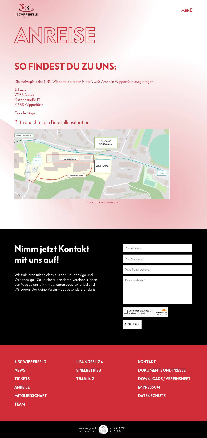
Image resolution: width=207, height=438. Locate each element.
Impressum (149, 387)
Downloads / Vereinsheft (164, 378)
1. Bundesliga (89, 362)
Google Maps (24, 113)
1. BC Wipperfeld (30, 362)
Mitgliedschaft (30, 395)
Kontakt (147, 362)
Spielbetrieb (88, 370)
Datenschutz (152, 395)
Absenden (132, 324)
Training (85, 378)
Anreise (22, 387)
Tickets (22, 378)
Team (19, 404)
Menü (187, 10)
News (19, 370)
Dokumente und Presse (162, 370)
